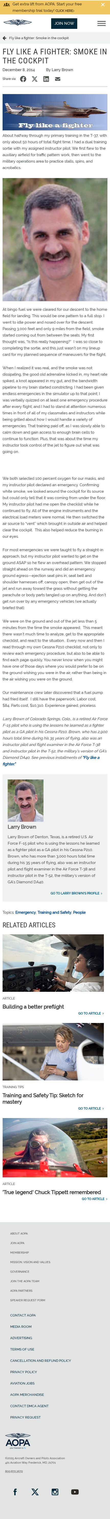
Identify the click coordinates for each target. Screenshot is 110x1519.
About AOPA (19, 1233)
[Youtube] (75, 1492)
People (79, 912)
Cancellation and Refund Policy (40, 1361)
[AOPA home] (17, 24)
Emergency (25, 912)
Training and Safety (54, 912)
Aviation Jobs (22, 1383)
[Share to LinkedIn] (46, 79)
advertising (21, 1338)
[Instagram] (55, 1492)
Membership (19, 1252)
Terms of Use (22, 1349)
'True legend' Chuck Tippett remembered (52, 1192)
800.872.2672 (14, 1471)
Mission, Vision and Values (30, 1262)
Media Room (20, 1327)
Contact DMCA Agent (29, 1406)
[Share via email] (57, 79)
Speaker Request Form (27, 1300)
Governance (19, 1271)
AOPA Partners (21, 1291)
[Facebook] (15, 1492)
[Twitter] (35, 1492)
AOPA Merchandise (27, 1395)
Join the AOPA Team (24, 1281)
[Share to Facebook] (23, 79)
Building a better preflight (33, 1007)
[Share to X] (34, 79)
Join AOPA (17, 1243)
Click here (64, 11)
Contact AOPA (23, 1315)
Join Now (64, 23)
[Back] (6, 38)
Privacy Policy (23, 1372)
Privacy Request (25, 1417)
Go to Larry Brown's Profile (75, 893)
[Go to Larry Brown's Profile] (25, 820)
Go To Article (89, 1013)
